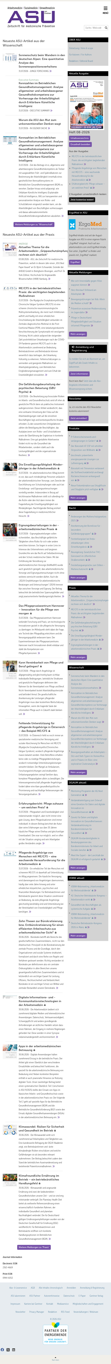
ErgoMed (75, 262)
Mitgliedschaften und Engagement (88, 1303)
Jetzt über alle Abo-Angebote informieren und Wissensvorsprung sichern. (85, 385)
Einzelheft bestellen (80, 144)
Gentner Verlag (96, 1295)
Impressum (15, 1303)
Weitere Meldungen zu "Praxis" (34, 1247)
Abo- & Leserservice (18, 1287)
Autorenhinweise (51, 1295)
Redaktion (52, 1311)
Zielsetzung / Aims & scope (81, 48)
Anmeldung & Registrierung (92, 1287)
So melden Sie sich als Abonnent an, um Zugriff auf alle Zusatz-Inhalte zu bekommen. (87, 363)
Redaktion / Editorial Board (81, 61)
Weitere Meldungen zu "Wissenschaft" (34, 224)
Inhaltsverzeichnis (80, 138)
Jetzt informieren (79, 374)
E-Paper (82, 1295)
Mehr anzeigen (78, 334)
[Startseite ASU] (54, 17)
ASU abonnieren (18, 1295)
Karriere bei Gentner (33, 1303)
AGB (33, 1287)
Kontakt (49, 1303)
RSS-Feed (65, 1311)
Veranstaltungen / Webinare (86, 1311)
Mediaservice (63, 1303)
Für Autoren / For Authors (80, 54)
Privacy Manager (36, 1311)
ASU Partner (34, 1295)
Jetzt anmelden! (79, 418)
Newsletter (20, 1311)
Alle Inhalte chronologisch (51, 1287)
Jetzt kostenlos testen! (82, 200)
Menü (105, 13)
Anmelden (71, 1287)
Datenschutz (69, 1295)
